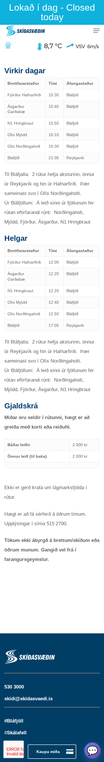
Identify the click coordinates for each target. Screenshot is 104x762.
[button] (96, 30)
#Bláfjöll (13, 721)
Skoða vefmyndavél (9, 45)
